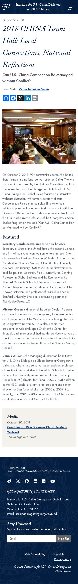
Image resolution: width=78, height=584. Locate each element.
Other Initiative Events (34, 89)
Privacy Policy (62, 559)
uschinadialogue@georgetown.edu (36, 514)
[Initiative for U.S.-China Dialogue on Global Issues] (39, 469)
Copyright (58, 554)
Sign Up (63, 538)
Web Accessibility (34, 554)
